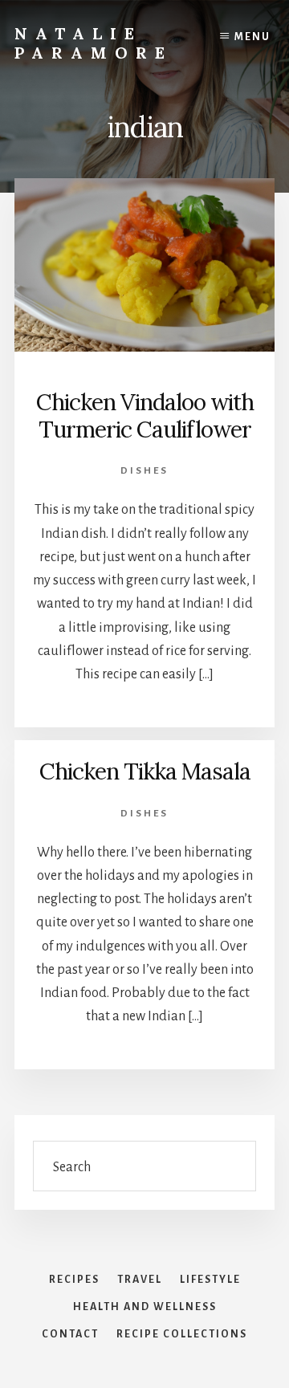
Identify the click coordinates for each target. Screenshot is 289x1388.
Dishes (144, 471)
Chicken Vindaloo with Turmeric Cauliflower (145, 416)
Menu (252, 37)
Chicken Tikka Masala (144, 771)
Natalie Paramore (93, 43)
